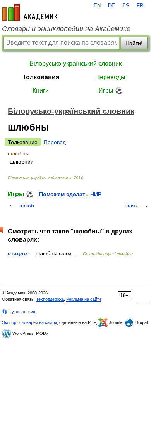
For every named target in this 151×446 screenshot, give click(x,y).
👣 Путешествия (18, 311)
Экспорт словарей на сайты (29, 322)
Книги (41, 90)
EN (97, 6)
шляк (131, 205)
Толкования (40, 77)
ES (125, 6)
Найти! (133, 43)
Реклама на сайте (83, 299)
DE (111, 6)
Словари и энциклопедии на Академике (66, 29)
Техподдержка (50, 299)
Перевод (55, 142)
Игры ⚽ (110, 90)
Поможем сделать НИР (70, 194)
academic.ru (30, 12)
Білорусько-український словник (75, 63)
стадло (17, 253)
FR (140, 6)
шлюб (26, 205)
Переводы (110, 77)
